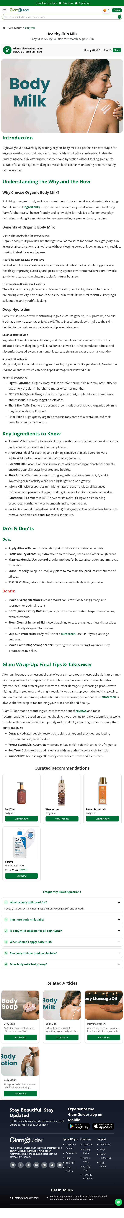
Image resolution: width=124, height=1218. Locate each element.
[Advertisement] (62, 1213)
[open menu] (4, 10)
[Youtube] (60, 1165)
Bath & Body (15, 27)
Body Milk (51, 1023)
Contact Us (105, 1144)
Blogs (68, 1157)
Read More (20, 1037)
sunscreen (109, 697)
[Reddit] (52, 1165)
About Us (87, 1144)
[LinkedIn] (44, 1165)
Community (71, 1153)
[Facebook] (13, 1165)
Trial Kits (70, 1162)
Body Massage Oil (96, 1023)
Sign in (117, 10)
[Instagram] (28, 1165)
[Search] (119, 17)
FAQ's (102, 1149)
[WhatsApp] (118, 1202)
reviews (81, 711)
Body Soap (9, 1023)
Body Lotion (10, 1079)
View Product (21, 818)
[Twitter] (21, 1165)
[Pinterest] (36, 1165)
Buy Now (21, 875)
